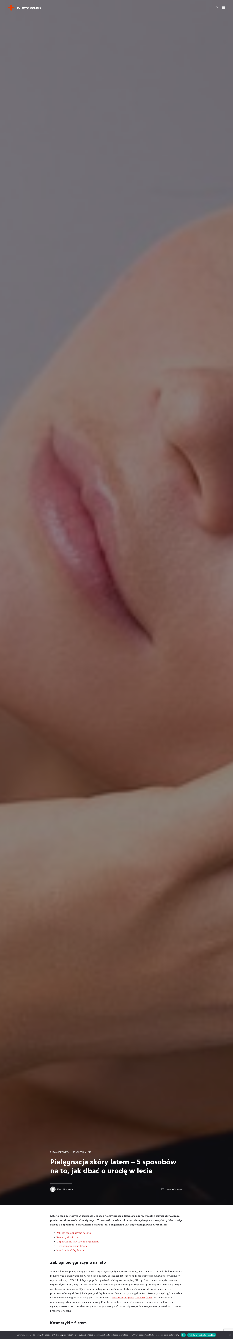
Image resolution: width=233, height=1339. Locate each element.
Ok (183, 1335)
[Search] (217, 7)
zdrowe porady (29, 8)
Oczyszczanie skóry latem (71, 1245)
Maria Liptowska (65, 1189)
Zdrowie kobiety (59, 1152)
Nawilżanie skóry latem (70, 1250)
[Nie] (229, 1335)
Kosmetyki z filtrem (67, 1237)
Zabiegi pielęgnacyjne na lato (73, 1232)
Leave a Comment (174, 1189)
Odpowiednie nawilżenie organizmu (77, 1241)
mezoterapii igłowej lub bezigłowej (132, 1297)
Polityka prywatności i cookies (202, 1335)
